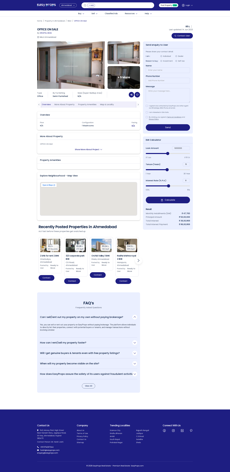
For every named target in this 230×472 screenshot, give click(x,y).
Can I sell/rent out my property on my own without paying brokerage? (81, 317)
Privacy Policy (154, 119)
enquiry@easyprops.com (47, 453)
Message (150, 86)
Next (138, 260)
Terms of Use (82, 433)
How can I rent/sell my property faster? (63, 342)
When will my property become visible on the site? (69, 363)
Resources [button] (130, 13)
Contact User (183, 35)
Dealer (180, 56)
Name (149, 65)
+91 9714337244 (47, 447)
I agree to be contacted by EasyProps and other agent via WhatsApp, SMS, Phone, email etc (168, 107)
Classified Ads (111, 13)
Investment (168, 61)
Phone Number (153, 76)
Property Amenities (87, 104)
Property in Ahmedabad (55, 21)
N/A (133, 125)
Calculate (169, 199)
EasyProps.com (137, 466)
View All (88, 386)
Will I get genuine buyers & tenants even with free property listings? (80, 353)
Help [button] (147, 13)
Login (188, 5)
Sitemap (80, 442)
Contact (46, 277)
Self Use (181, 61)
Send (168, 127)
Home (39, 21)
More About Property (64, 104)
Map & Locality (107, 104)
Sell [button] (93, 13)
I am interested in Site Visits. (159, 112)
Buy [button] (79, 13)
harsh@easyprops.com (50, 450)
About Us (80, 430)
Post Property (168, 5)
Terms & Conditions (174, 117)
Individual (167, 56)
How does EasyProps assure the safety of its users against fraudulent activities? (88, 374)
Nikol (69, 21)
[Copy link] (131, 94)
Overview (46, 104)
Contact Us (81, 439)
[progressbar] (168, 153)
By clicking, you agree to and (167, 118)
